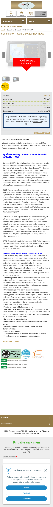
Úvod (3, 30)
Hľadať (11, 15)
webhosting (17, 433)
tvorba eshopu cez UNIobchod (39, 431)
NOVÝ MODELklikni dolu (26, 62)
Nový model (7, 341)
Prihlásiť (21, 15)
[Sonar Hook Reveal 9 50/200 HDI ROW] (26, 71)
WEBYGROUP (34, 433)
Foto (17, 341)
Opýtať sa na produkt (42, 133)
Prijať (26, 488)
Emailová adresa (9, 457)
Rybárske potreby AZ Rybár (26, 5)
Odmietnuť (26, 499)
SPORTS (46, 95)
